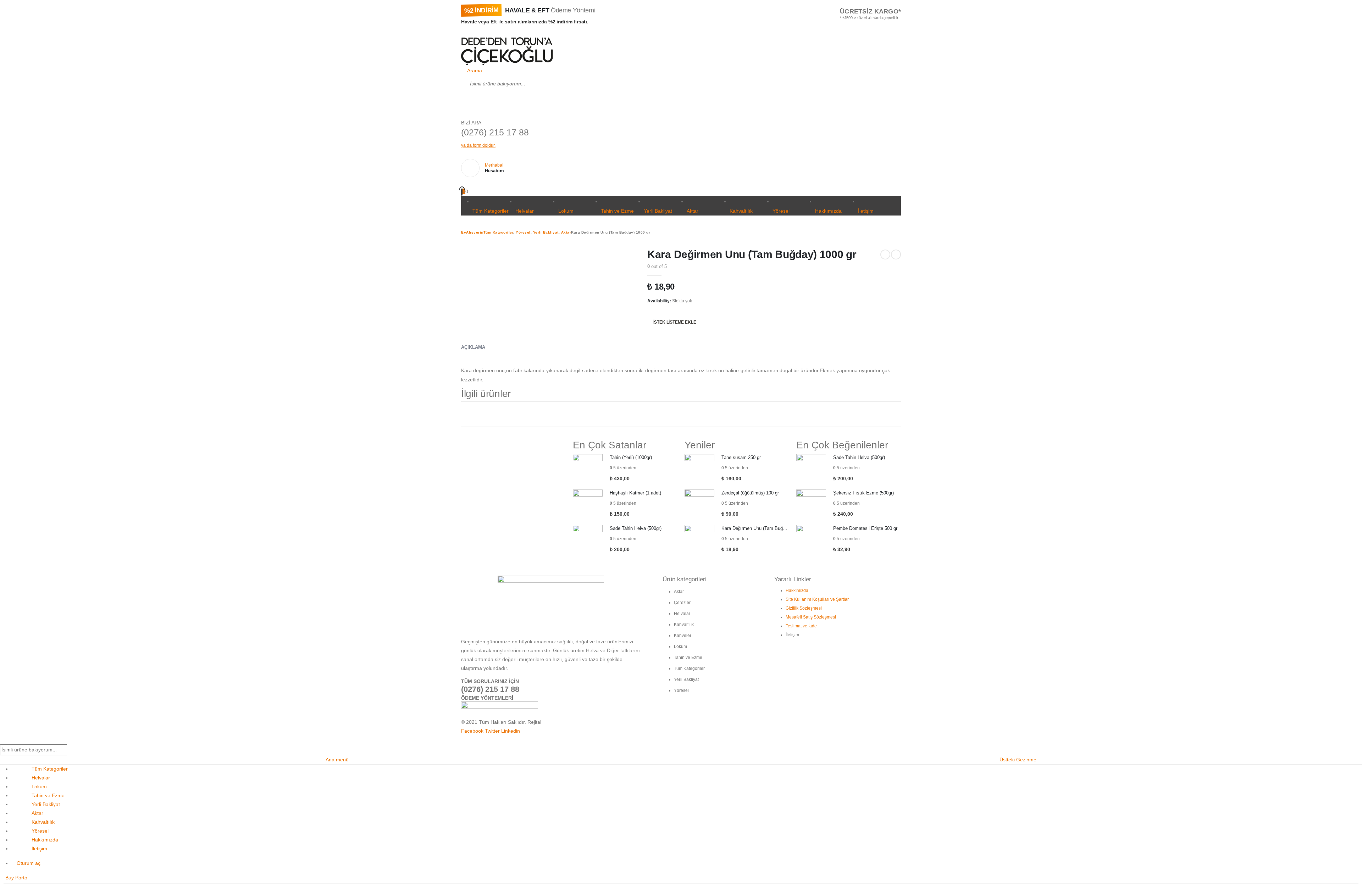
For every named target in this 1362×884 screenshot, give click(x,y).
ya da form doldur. (478, 145)
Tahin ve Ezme (617, 211)
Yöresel (781, 211)
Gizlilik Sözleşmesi (804, 608)
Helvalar (524, 211)
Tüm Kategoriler (490, 211)
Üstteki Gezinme (1018, 759)
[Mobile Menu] (463, 32)
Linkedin (510, 731)
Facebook (472, 731)
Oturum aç (28, 863)
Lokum (566, 211)
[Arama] (469, 101)
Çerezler (682, 602)
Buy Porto (16, 877)
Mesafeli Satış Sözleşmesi (811, 617)
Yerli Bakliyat (658, 211)
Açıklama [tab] (473, 347)
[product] (588, 469)
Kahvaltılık (741, 211)
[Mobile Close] (4, 740)
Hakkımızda (828, 211)
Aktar (692, 211)
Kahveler (682, 635)
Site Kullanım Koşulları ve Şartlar (817, 599)
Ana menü (337, 759)
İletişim (866, 211)
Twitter (492, 731)
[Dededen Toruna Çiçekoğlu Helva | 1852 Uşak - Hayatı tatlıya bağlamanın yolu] (507, 51)
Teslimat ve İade (801, 625)
